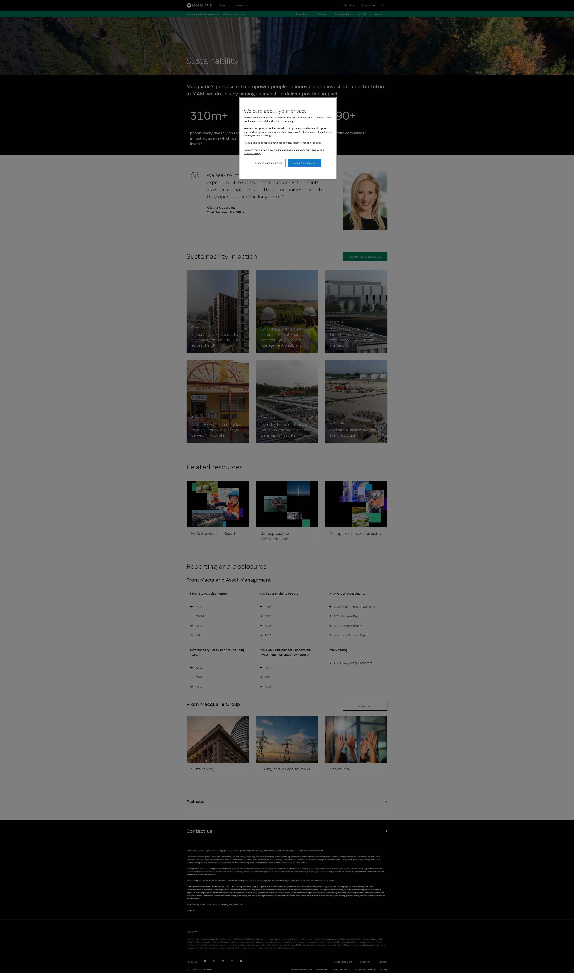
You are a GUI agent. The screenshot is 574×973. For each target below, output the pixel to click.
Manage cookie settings (269, 162)
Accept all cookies (304, 162)
